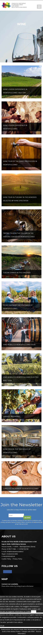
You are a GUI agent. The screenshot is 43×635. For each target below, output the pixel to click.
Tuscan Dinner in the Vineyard (17, 273)
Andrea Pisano (15, 631)
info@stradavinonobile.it (15, 551)
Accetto (33, 611)
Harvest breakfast (11, 416)
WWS (33, 631)
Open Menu (39, 7)
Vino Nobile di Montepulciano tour (19, 345)
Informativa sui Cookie (22, 611)
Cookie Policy (6, 559)
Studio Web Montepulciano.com (30, 629)
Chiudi (2, 626)
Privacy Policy (17, 559)
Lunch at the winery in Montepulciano (20, 488)
